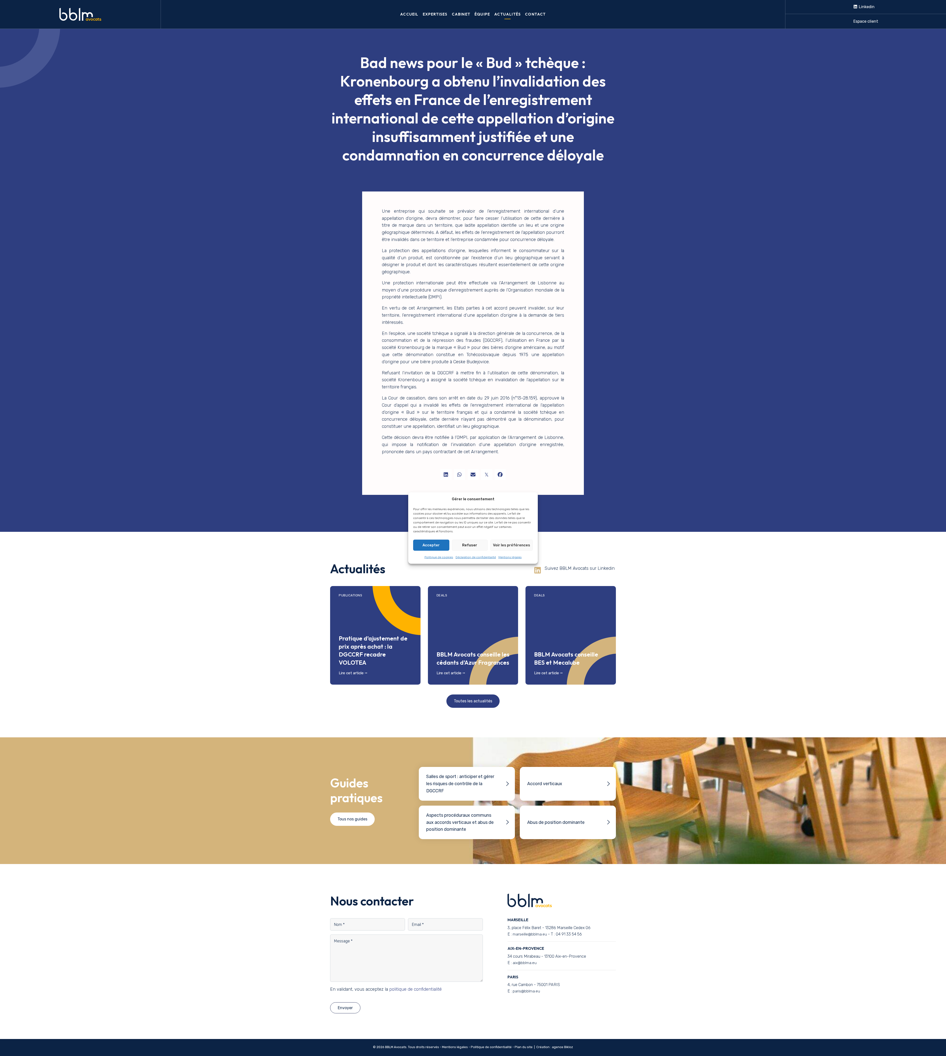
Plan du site (524, 1047)
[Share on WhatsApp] (459, 474)
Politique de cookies (438, 557)
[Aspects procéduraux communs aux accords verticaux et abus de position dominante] (467, 822)
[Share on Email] (473, 474)
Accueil (409, 14)
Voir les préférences (511, 545)
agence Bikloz (562, 1047)
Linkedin (866, 6)
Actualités (507, 14)
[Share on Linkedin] (446, 474)
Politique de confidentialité (491, 1047)
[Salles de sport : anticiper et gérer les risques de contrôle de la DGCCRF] (467, 783)
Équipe (482, 14)
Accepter (431, 545)
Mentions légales (510, 557)
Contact (535, 14)
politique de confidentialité (415, 989)
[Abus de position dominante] (568, 822)
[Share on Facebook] (500, 474)
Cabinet (461, 14)
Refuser (469, 545)
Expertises (435, 14)
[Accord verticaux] (568, 783)
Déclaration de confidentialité (476, 557)
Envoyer (345, 1007)
